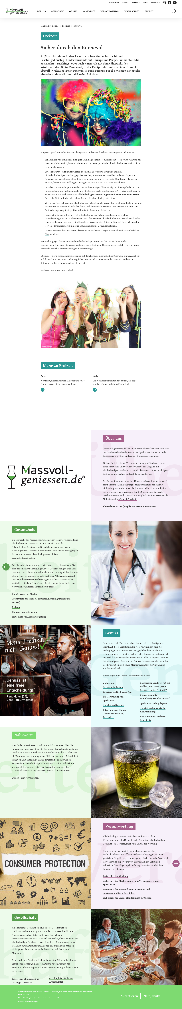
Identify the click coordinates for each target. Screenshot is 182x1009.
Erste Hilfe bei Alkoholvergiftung (29, 616)
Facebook (169, 3)
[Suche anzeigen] (174, 11)
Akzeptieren (129, 996)
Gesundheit (57, 11)
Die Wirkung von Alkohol (24, 594)
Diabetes (49, 576)
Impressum (136, 2)
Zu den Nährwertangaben (25, 777)
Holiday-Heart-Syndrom (24, 612)
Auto (43, 376)
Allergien (59, 576)
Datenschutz (114, 2)
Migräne (69, 576)
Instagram (164, 3)
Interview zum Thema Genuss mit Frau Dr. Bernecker (114, 714)
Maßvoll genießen (49, 25)
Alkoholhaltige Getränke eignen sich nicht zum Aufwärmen (108, 194)
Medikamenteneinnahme (30, 579)
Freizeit (149, 11)
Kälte (95, 376)
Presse (145, 2)
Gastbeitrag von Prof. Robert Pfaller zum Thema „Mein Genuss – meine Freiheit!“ (155, 686)
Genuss (73, 11)
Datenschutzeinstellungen (28, 1001)
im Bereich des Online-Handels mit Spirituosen (127, 897)
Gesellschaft (131, 11)
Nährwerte (89, 11)
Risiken (16, 607)
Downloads (155, 2)
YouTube (174, 3)
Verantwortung (109, 11)
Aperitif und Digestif (113, 705)
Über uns (41, 11)
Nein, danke (152, 996)
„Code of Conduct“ (127, 499)
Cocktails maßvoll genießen (117, 692)
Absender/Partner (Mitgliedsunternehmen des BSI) (130, 506)
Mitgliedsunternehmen (139, 484)
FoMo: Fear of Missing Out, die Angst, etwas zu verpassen (25, 982)
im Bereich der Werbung (115, 876)
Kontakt (125, 2)
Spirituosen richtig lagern (153, 703)
